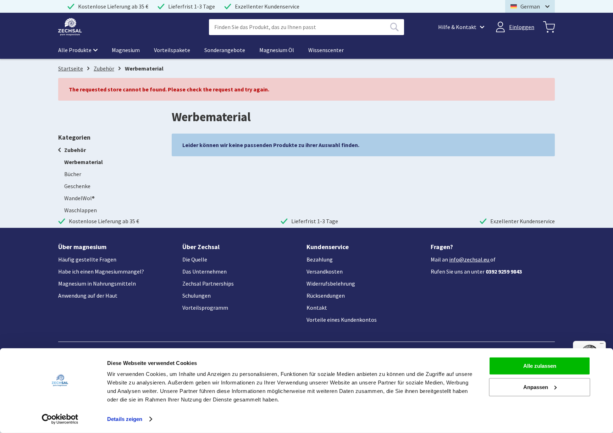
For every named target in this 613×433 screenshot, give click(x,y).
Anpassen (535, 387)
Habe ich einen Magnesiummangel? (101, 271)
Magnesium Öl (276, 50)
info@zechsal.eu (469, 259)
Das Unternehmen (204, 271)
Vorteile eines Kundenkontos (341, 319)
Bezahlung (319, 259)
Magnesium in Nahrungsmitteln (97, 283)
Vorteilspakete (172, 50)
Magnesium (126, 50)
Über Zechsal (201, 247)
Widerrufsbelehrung (330, 283)
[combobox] (306, 27)
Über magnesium (82, 247)
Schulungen (196, 295)
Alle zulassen (539, 366)
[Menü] (601, 345)
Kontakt (316, 307)
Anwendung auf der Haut (87, 295)
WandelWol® (79, 198)
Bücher (72, 174)
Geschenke (77, 186)
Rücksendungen (325, 295)
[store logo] (70, 27)
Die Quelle (194, 259)
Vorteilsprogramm (205, 307)
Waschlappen (80, 210)
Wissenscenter (326, 50)
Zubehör (104, 68)
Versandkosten (324, 271)
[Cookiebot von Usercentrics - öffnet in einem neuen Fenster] (60, 419)
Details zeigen (124, 419)
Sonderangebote (224, 50)
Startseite (70, 68)
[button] (530, 6)
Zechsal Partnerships (208, 283)
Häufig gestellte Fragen (87, 259)
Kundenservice (327, 247)
